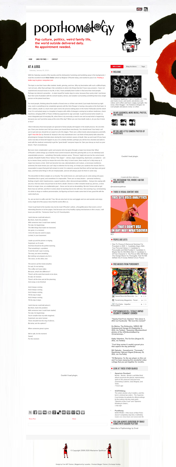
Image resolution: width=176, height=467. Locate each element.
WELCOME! (117, 66)
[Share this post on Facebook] (35, 412)
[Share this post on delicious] (59, 412)
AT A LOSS (34, 66)
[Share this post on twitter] (30, 412)
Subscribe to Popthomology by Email (124, 428)
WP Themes (70, 464)
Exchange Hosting (114, 464)
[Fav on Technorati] (69, 412)
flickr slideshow (134, 177)
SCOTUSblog (120, 391)
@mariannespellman (118, 187)
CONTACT (55, 59)
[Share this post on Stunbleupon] (40, 412)
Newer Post (32, 419)
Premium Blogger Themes (99, 464)
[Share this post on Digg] (45, 412)
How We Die (36, 134)
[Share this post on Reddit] (50, 412)
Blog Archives (131, 66)
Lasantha (87, 464)
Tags (143, 66)
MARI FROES (120, 413)
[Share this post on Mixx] (64, 412)
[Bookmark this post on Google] (54, 412)
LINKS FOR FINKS (42, 59)
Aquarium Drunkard (123, 373)
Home (30, 59)
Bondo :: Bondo (120, 375)
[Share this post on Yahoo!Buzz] (73, 412)
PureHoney (119, 411)
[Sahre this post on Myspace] (78, 412)
